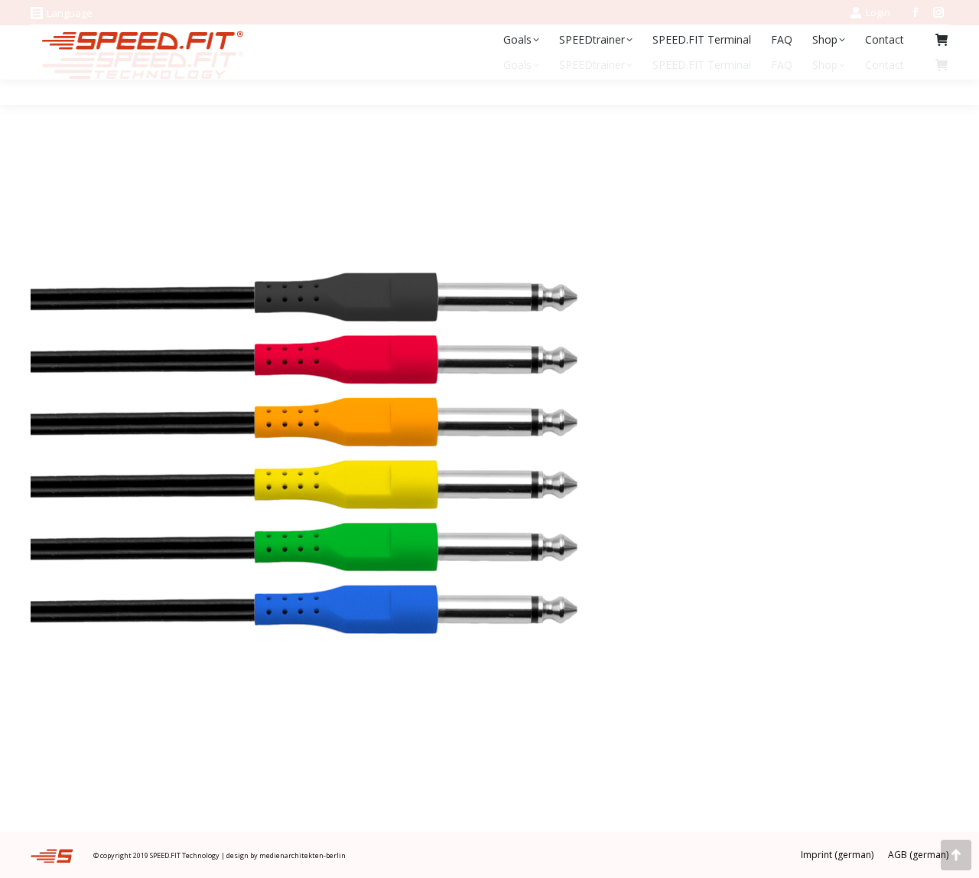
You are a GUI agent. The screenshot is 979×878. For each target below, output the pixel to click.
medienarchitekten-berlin (302, 855)
